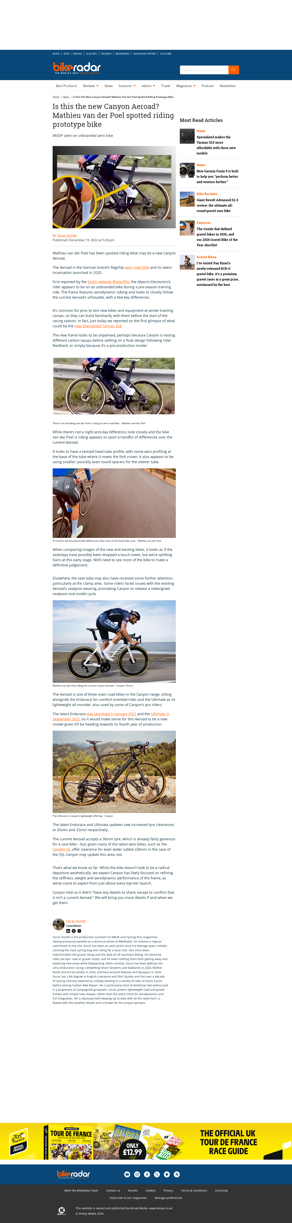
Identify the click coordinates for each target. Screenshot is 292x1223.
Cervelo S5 (61, 849)
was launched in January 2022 (111, 713)
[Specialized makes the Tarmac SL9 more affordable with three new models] (187, 136)
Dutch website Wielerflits (108, 281)
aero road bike (137, 267)
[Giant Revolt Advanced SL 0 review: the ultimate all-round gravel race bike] (187, 199)
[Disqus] (118, 1068)
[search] (233, 70)
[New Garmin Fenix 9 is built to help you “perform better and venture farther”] (187, 170)
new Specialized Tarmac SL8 (97, 326)
